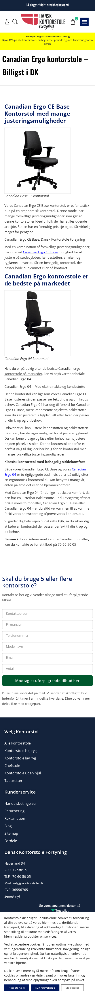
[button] (84, 22)
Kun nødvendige (45, 988)
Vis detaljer (72, 988)
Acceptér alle (17, 988)
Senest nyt (12, 896)
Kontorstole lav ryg (20, 758)
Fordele (10, 840)
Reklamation (14, 818)
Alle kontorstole (17, 743)
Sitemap (11, 833)
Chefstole (12, 765)
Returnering (14, 810)
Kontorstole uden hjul (22, 773)
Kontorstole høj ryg (20, 750)
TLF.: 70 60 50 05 (17, 876)
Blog (8, 825)
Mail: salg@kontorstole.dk (24, 883)
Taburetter (13, 780)
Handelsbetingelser (20, 803)
